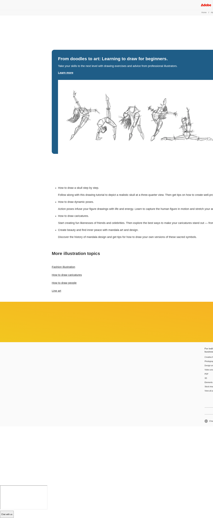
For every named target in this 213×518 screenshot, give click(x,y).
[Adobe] (206, 5)
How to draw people (64, 282)
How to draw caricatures (67, 274)
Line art (56, 290)
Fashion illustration (63, 267)
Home (204, 12)
